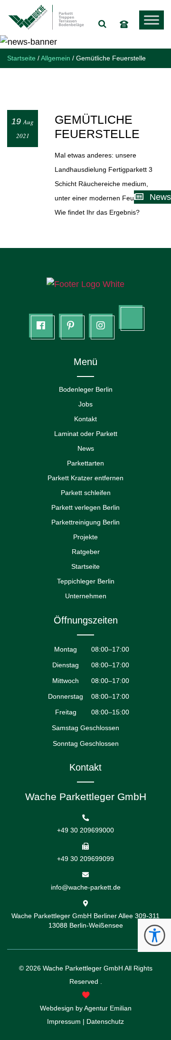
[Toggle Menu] (151, 19)
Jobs (85, 404)
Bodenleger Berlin (86, 389)
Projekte (85, 537)
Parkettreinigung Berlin (85, 522)
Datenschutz (105, 1021)
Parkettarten (85, 463)
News (85, 448)
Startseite (85, 566)
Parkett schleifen (86, 492)
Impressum (64, 1021)
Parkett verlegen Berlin (85, 507)
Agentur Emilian (108, 1008)
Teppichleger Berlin (85, 581)
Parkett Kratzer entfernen (86, 478)
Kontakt (85, 419)
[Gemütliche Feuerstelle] (85, 96)
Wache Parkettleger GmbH (83, 968)
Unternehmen (85, 596)
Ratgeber (86, 551)
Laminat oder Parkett (85, 433)
